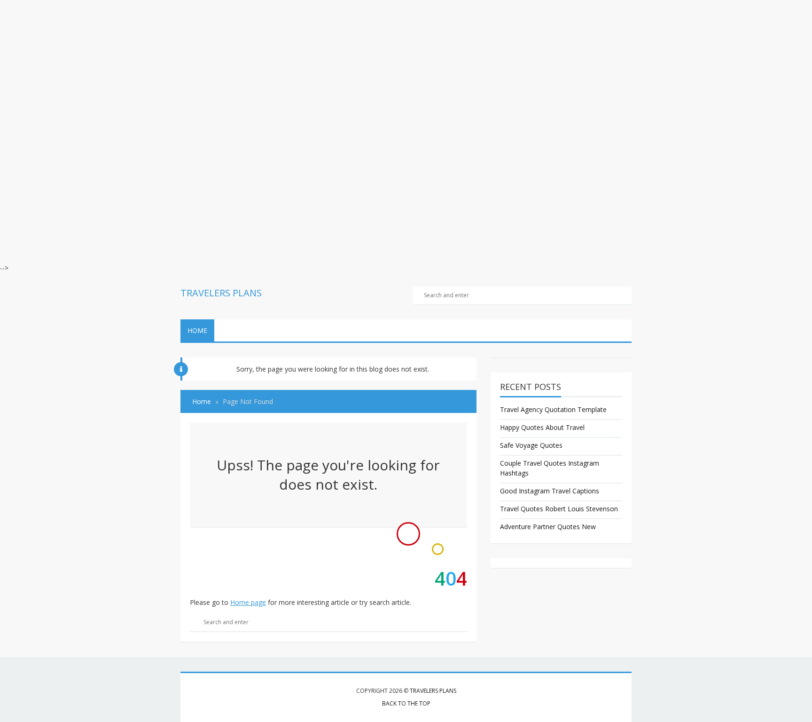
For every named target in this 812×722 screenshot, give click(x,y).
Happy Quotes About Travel (542, 427)
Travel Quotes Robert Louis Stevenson (559, 508)
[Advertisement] (282, 66)
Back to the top (406, 703)
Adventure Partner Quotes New (548, 526)
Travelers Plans (433, 691)
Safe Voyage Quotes (531, 445)
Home (197, 330)
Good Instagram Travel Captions (549, 490)
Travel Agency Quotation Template (553, 409)
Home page (248, 602)
